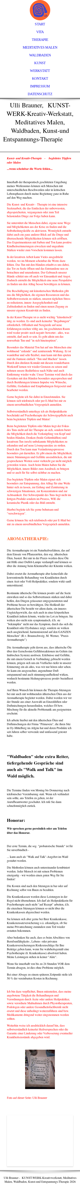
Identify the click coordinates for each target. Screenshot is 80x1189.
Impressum (40, 86)
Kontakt (40, 78)
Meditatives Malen (40, 47)
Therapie (40, 40)
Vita (40, 32)
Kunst (40, 63)
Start (40, 24)
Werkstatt (40, 71)
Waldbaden (40, 55)
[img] (40, 10)
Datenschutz (40, 94)
